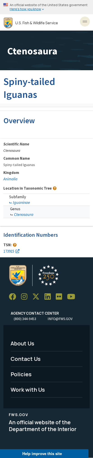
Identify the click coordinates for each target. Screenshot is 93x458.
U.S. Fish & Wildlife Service (36, 23)
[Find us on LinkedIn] (49, 296)
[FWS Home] (8, 23)
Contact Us (26, 358)
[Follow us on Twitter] (37, 296)
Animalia (10, 178)
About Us (22, 343)
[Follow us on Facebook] (14, 296)
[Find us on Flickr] (60, 296)
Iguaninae (21, 202)
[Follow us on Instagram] (25, 296)
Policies (21, 374)
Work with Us (28, 389)
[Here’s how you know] (46, 7)
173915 (8, 251)
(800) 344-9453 (25, 318)
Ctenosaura (23, 214)
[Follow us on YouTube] (72, 296)
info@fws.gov (60, 318)
